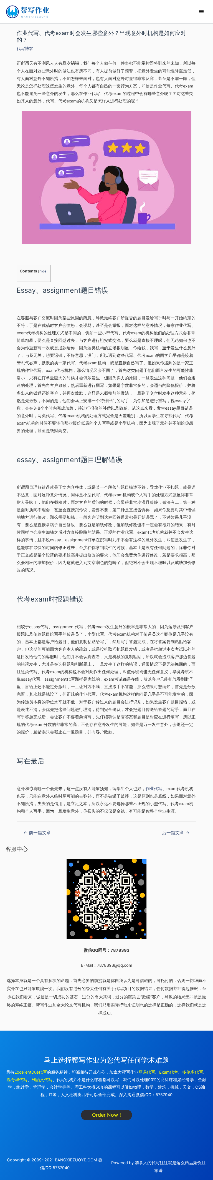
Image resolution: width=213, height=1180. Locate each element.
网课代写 (146, 1072)
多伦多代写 (192, 1072)
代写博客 (25, 48)
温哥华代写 (17, 1079)
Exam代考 (168, 1072)
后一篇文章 (175, 832)
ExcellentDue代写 (30, 1072)
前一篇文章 (37, 832)
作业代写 (154, 788)
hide (42, 271)
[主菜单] (201, 11)
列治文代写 (42, 1079)
